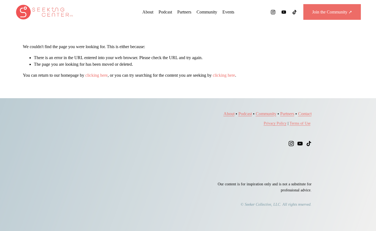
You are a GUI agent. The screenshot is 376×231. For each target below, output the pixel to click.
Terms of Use (300, 123)
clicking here (96, 75)
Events (228, 12)
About (147, 12)
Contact (305, 113)
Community (207, 12)
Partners (184, 12)
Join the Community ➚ (332, 12)
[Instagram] (273, 12)
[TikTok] (294, 12)
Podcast (165, 12)
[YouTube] (284, 12)
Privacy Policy (275, 123)
